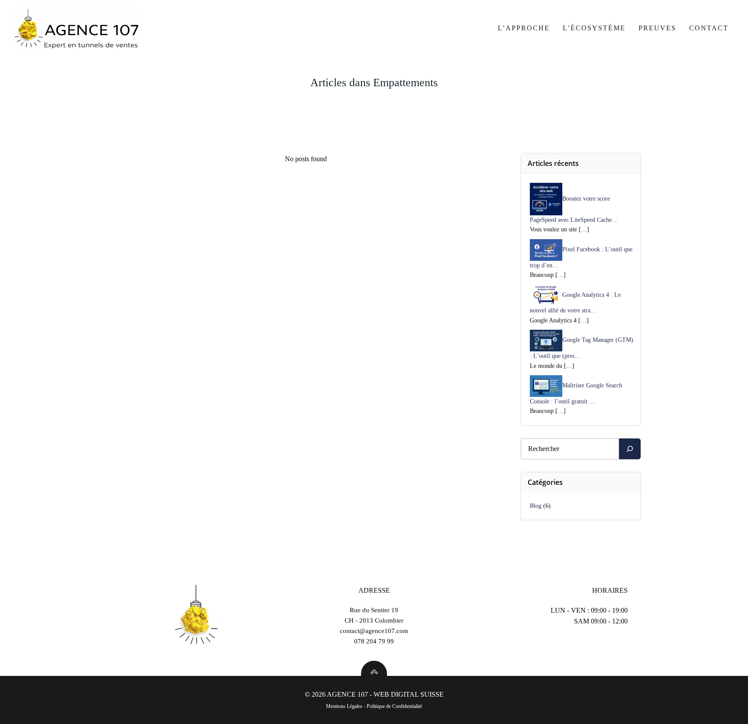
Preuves (657, 28)
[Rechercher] (630, 448)
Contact (709, 28)
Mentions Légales (344, 706)
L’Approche (524, 28)
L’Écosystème (594, 28)
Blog (536, 506)
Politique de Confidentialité (394, 706)
